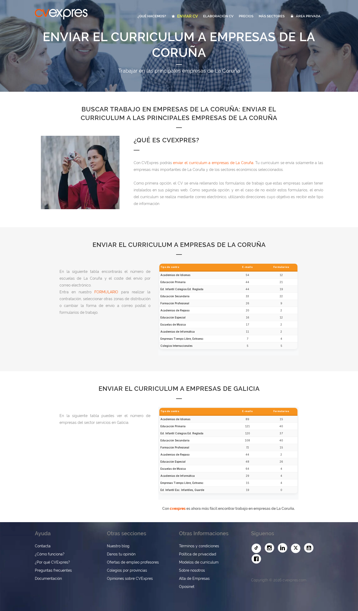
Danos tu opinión (121, 554)
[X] (297, 548)
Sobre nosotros (192, 570)
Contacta (43, 546)
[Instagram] (270, 548)
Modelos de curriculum (199, 562)
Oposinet (186, 587)
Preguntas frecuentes (53, 570)
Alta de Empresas (194, 578)
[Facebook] (257, 559)
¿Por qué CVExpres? (52, 562)
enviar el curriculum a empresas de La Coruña (213, 163)
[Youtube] (310, 548)
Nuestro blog (118, 546)
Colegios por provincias (127, 570)
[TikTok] (257, 548)
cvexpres (177, 508)
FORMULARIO (106, 292)
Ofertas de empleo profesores (133, 562)
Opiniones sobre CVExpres (130, 578)
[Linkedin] (284, 548)
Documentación (48, 578)
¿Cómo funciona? (49, 554)
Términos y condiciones (199, 546)
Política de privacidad (197, 554)
